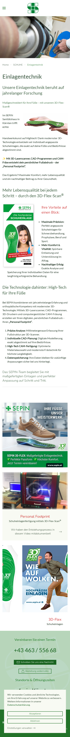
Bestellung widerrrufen (37, 671)
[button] (4, 8)
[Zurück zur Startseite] (35, 8)
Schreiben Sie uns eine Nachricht (37, 662)
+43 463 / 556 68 (35, 650)
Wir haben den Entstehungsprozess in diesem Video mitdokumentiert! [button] (33, 531)
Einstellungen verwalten (19, 728)
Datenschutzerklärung (18, 704)
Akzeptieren (35, 713)
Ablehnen (35, 720)
